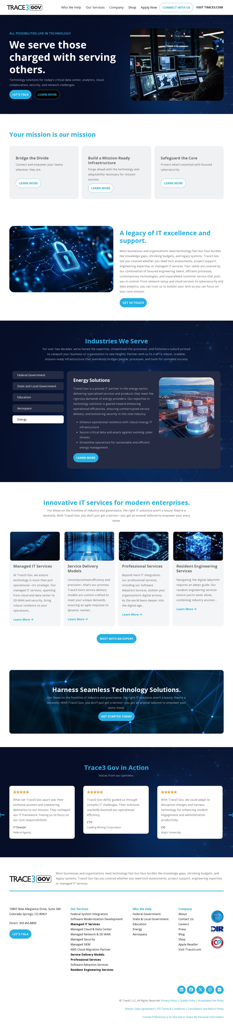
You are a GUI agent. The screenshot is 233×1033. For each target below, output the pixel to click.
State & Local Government (151, 919)
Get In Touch (133, 303)
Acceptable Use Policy (211, 1000)
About (182, 914)
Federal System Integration (89, 914)
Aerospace (140, 934)
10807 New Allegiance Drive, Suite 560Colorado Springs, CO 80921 (35, 911)
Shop (132, 7)
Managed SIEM (80, 944)
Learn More (47, 94)
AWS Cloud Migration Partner (91, 949)
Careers (183, 924)
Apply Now (149, 7)
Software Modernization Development (97, 919)
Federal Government (147, 914)
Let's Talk (20, 94)
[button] (71, 7)
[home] (24, 7)
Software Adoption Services (89, 965)
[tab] (38, 375)
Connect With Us (176, 7)
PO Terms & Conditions (171, 1009)
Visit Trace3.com (189, 949)
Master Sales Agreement (140, 1009)
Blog (181, 934)
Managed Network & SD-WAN (91, 934)
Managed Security (83, 939)
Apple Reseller (188, 944)
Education (139, 924)
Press (182, 929)
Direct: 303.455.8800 (22, 923)
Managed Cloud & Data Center (91, 929)
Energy (137, 929)
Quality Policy (187, 1000)
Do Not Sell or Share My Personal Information (196, 1017)
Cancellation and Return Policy (206, 1009)
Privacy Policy (169, 1000)
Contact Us (186, 919)
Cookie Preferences (154, 1017)
